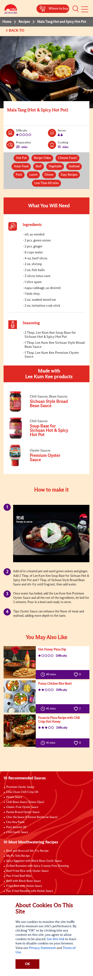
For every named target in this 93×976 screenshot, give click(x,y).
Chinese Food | (67, 158)
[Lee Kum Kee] (10, 10)
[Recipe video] (51, 533)
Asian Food (21, 166)
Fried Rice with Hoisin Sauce (24, 886)
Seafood (74, 166)
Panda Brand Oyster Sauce (23, 812)
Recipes (24, 21)
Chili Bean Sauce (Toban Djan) (25, 802)
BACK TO (17, 30)
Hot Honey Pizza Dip (52, 649)
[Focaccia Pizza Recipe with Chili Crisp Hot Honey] (20, 730)
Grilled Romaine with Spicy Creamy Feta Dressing (37, 866)
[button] (75, 8)
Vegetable (55, 166)
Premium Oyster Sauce (20, 787)
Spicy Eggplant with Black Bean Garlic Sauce (34, 861)
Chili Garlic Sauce (17, 832)
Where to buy (58, 8)
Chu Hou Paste (15, 822)
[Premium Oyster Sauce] (40, 465)
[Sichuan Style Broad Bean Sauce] (40, 411)
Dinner (49, 174)
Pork (19, 174)
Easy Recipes (69, 174)
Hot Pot (21, 158)
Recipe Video (42, 158)
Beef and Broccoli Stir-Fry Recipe (27, 851)
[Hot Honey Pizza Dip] (20, 662)
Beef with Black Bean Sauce (23, 881)
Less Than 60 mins (46, 183)
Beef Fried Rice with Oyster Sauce (27, 871)
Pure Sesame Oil (16, 827)
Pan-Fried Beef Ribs (18, 876)
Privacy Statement (42, 948)
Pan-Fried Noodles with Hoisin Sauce (29, 891)
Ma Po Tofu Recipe (18, 856)
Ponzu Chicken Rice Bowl (55, 683)
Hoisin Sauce (14, 797)
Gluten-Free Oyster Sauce (22, 807)
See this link (55, 939)
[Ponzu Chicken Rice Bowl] (20, 696)
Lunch (33, 174)
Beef (38, 166)
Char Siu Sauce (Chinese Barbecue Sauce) (31, 817)
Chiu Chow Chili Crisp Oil (22, 792)
